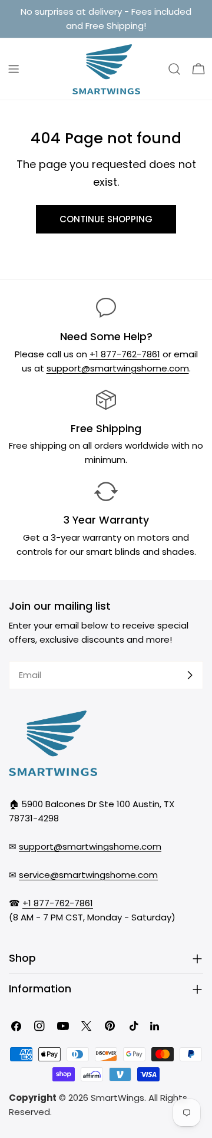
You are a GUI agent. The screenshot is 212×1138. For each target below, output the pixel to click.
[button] (198, 69)
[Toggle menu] (13, 69)
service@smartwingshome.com (88, 875)
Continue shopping (106, 219)
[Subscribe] (189, 675)
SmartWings (117, 1097)
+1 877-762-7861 (125, 354)
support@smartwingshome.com (118, 368)
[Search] (174, 69)
